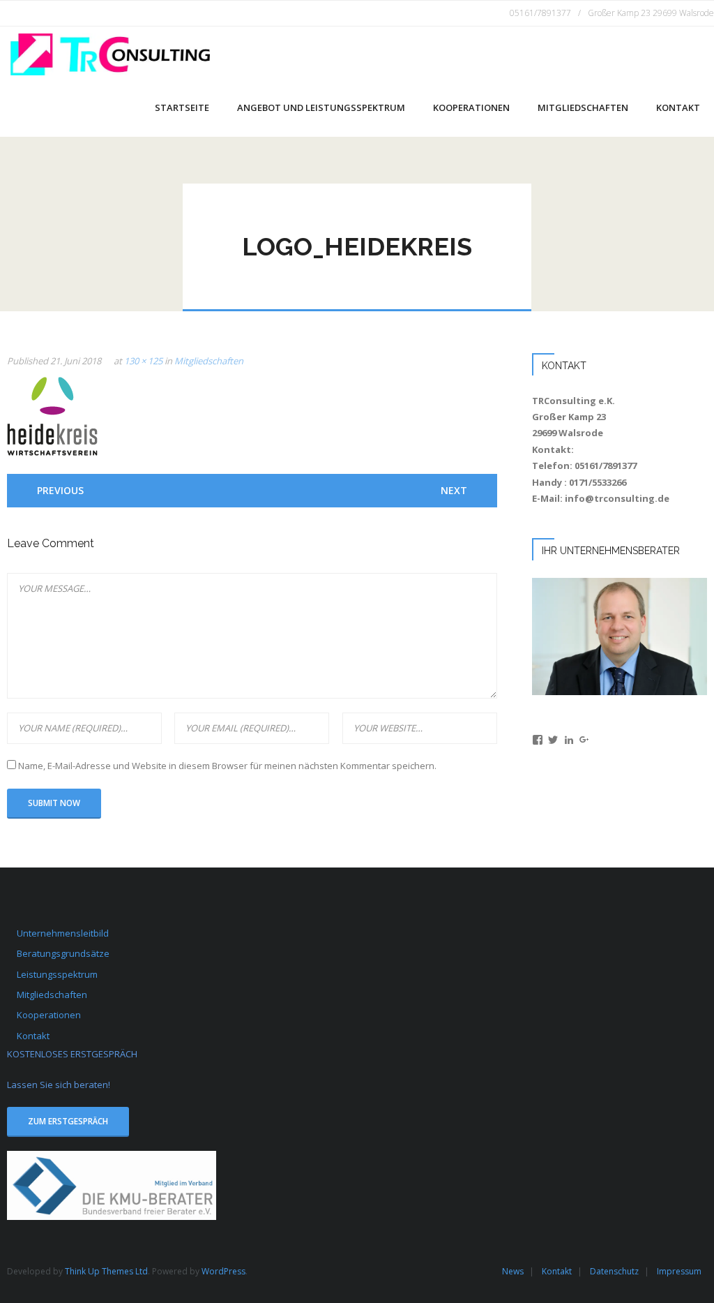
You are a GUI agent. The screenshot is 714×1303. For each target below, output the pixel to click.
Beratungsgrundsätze (63, 953)
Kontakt (33, 1035)
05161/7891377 (540, 13)
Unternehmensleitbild (63, 933)
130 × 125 (143, 361)
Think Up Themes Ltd (106, 1271)
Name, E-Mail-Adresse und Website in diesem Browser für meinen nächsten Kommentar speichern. (227, 765)
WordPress (223, 1271)
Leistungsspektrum (57, 974)
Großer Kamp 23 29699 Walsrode (651, 13)
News (513, 1271)
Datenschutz (614, 1271)
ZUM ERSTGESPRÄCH (68, 1120)
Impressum (679, 1271)
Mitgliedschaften (208, 361)
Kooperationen (49, 1014)
